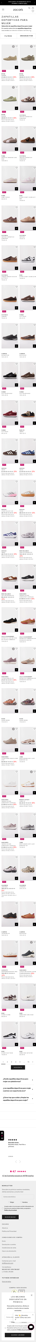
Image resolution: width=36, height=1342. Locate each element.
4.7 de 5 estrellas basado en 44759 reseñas (18, 1176)
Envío (4, 1241)
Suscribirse (10, 1217)
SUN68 (22, 315)
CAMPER (4, 353)
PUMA (3, 156)
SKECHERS (23, 594)
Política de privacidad (24, 1330)
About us (5, 1228)
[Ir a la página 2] (33, 1062)
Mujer (13, 1322)
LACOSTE (5, 970)
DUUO (3, 718)
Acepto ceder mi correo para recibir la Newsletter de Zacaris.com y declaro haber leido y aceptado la (19, 1328)
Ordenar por (26, 36)
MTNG (3, 74)
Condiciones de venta (9, 1248)
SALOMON (5, 885)
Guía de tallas (6, 1281)
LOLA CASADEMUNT (8, 636)
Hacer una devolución (9, 1251)
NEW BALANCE (24, 551)
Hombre (24, 1322)
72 (28, 1062)
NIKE (21, 195)
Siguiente (18, 1067)
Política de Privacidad (9, 1231)
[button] (16, 1161)
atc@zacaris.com (7, 1263)
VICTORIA (23, 115)
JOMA (21, 757)
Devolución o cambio (9, 1244)
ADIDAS (4, 468)
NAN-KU (22, 430)
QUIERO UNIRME (18, 1335)
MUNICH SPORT (25, 799)
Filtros (8, 36)
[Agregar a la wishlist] (16, 46)
